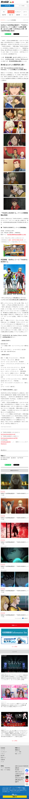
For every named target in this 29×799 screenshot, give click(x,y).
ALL (4, 11)
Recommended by (18, 618)
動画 (3, 14)
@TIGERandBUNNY (6, 441)
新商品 (2, 765)
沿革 (16, 781)
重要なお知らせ (18, 771)
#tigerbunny (4, 443)
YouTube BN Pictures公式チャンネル (16, 234)
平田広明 (21, 457)
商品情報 (17, 769)
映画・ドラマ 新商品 (5, 769)
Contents (3, 747)
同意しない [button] (14, 794)
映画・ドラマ (18, 753)
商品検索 (7, 5)
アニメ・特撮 (18, 751)
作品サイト (17, 749)
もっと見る (14, 646)
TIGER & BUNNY (6, 457)
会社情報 (17, 775)
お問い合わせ (18, 779)
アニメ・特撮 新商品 (5, 767)
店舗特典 (18, 14)
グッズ (25, 14)
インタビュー (18, 11)
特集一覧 (11, 14)
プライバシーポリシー (20, 777)
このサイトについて (19, 773)
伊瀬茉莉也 (4, 459)
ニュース (11, 11)
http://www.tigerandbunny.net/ (8, 434)
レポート (25, 11)
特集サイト (3, 757)
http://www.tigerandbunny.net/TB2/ (9, 438)
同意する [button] (15, 796)
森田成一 (15, 457)
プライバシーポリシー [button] (15, 791)
